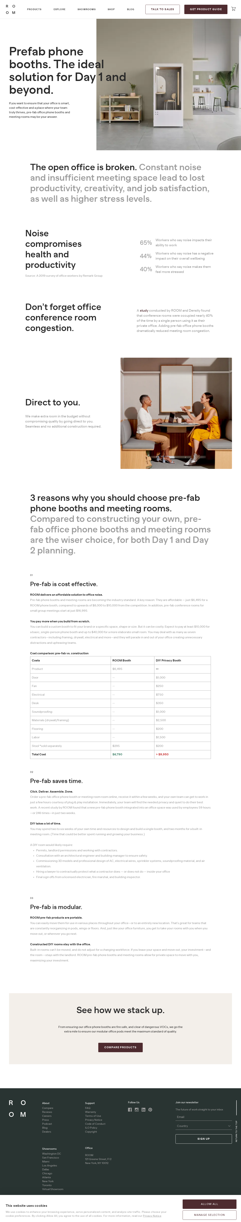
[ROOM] (10, 9)
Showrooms (87, 9)
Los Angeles (49, 1165)
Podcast (47, 1124)
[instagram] (137, 1110)
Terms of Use (93, 1116)
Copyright (91, 1132)
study (144, 310)
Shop (111, 9)
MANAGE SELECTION (209, 1215)
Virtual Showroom (52, 1189)
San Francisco (50, 1157)
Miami (45, 1161)
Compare (47, 1108)
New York (47, 1181)
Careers (47, 1116)
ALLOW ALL (209, 1204)
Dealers (46, 1132)
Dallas (45, 1169)
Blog (130, 9)
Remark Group (93, 275)
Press (45, 1120)
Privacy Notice (93, 1120)
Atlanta (46, 1177)
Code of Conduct (95, 1124)
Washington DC (51, 1153)
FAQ (87, 1108)
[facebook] (130, 1110)
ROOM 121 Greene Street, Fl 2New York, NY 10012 (98, 1159)
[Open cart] (233, 9)
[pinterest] (150, 1110)
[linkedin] (143, 1110)
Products (34, 9)
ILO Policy (91, 1128)
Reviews (47, 1112)
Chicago (47, 1173)
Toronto (47, 1185)
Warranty (90, 1112)
